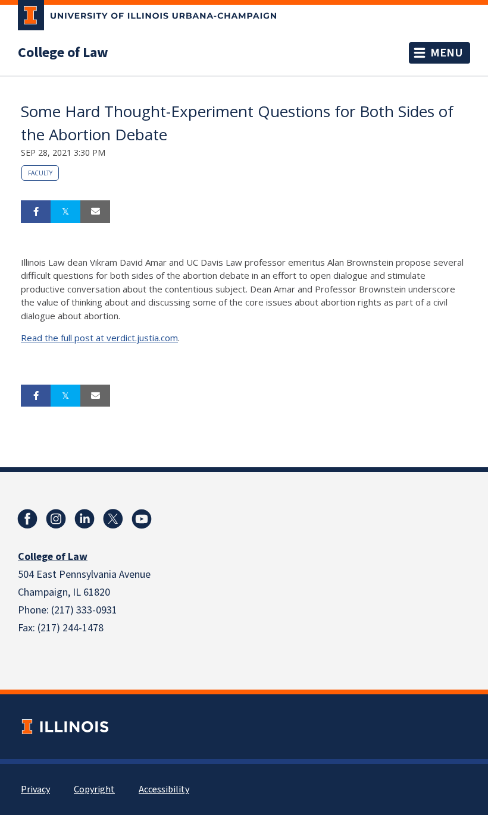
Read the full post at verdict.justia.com (99, 338)
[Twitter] (113, 519)
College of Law (63, 53)
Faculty (40, 173)
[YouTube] (142, 519)
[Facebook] (27, 519)
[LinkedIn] (84, 519)
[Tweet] (65, 211)
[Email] (95, 211)
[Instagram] (56, 519)
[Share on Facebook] (36, 211)
